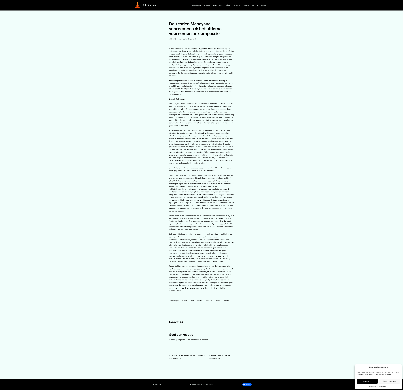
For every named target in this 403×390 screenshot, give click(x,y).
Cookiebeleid (372, 386)
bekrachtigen (174, 300)
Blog (196, 39)
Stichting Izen (149, 5)
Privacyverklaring (381, 386)
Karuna (199, 300)
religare (226, 300)
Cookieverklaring (207, 384)
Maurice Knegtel (187, 39)
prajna (218, 300)
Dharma (184, 300)
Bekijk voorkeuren (389, 381)
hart (192, 300)
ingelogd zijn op (181, 339)
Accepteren (367, 381)
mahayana (209, 300)
